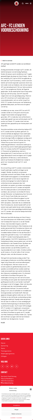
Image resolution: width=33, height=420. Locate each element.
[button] (30, 389)
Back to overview (7, 60)
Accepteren (16, 405)
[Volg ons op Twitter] (12, 366)
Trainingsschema (6, 351)
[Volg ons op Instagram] (16, 366)
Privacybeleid (19, 417)
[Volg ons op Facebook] (2, 366)
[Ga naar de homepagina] (16, 3)
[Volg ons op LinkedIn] (7, 366)
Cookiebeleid (13, 417)
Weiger (16, 409)
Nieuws (3, 343)
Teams (3, 348)
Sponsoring (4, 346)
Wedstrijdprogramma (7, 354)
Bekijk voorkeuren (16, 414)
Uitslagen (4, 356)
